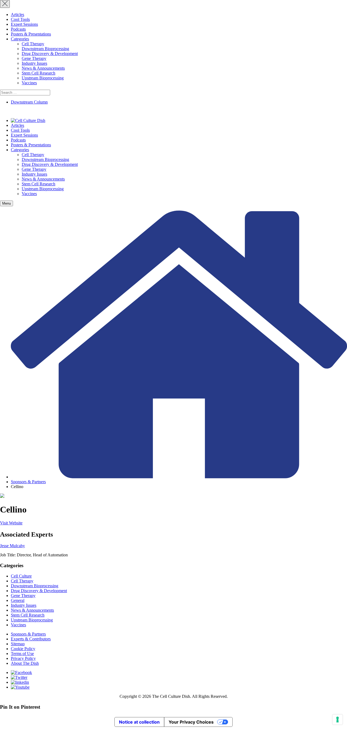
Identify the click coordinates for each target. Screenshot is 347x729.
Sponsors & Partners (28, 481)
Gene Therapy (34, 58)
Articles (17, 14)
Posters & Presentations (31, 34)
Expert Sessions (24, 24)
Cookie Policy (23, 648)
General (17, 600)
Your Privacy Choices (191, 722)
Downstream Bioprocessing (45, 48)
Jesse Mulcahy (12, 545)
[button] (6, 203)
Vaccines (29, 82)
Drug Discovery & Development (50, 53)
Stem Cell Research (38, 73)
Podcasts (18, 29)
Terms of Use (22, 653)
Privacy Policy (23, 658)
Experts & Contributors (31, 639)
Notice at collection (139, 722)
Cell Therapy (33, 43)
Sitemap (18, 643)
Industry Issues (34, 63)
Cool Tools (20, 19)
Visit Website (11, 523)
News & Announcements (43, 68)
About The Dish (25, 663)
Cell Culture (21, 576)
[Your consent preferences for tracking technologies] (337, 719)
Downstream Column (29, 102)
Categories (20, 39)
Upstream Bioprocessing (43, 78)
